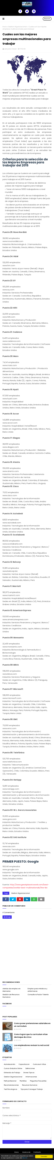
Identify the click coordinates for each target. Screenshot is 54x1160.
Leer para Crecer (10, 49)
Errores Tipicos (28, 1072)
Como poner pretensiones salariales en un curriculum (32, 1024)
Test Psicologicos (10, 1089)
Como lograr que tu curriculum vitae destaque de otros (31, 1035)
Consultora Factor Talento (38, 994)
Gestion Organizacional (17, 27)
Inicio (5, 27)
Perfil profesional (10, 1081)
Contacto (37, 1152)
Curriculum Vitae (39, 1064)
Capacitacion (24, 1064)
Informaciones (31, 1077)
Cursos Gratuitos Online (13, 1068)
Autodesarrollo (9, 1064)
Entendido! (44, 1156)
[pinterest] (34, 11)
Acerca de (26, 1152)
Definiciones (30, 1068)
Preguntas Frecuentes (38, 1081)
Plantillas (23, 1081)
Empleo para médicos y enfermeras (37, 989)
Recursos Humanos (29, 1085)
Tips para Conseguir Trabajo (32, 1089)
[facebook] (20, 11)
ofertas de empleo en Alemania (11, 989)
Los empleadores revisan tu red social (31, 1045)
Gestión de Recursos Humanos (11, 995)
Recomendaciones (11, 1085)
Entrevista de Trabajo (12, 1072)
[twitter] (27, 11)
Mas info (24, 1158)
